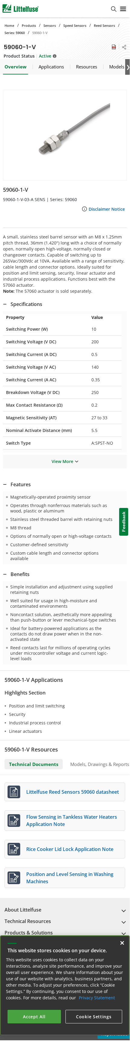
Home (9, 25)
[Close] (122, 943)
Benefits (20, 574)
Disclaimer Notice (107, 209)
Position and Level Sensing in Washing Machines (69, 878)
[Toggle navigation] (123, 8)
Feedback (123, 522)
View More (62, 461)
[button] (64, 135)
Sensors (49, 25)
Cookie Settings (94, 1016)
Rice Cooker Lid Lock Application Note (69, 849)
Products (29, 25)
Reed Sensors (104, 25)
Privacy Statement (97, 997)
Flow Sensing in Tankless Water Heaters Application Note (71, 820)
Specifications (26, 304)
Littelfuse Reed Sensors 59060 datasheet (72, 792)
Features (21, 484)
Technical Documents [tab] (33, 764)
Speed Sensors (74, 25)
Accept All (34, 1016)
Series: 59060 (15, 32)
